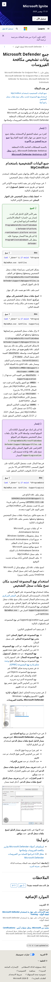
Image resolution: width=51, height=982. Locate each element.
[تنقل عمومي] (48, 28)
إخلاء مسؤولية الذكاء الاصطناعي (33, 967)
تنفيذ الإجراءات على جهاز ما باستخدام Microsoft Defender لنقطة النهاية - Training (25, 913)
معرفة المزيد (35, 866)
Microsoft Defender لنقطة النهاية (28, 46)
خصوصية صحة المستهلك (36, 974)
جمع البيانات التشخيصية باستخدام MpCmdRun (29, 93)
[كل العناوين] (46, 47)
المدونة (43, 970)
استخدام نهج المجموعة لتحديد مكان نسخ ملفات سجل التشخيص (26, 97)
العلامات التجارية (39, 978)
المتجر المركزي (9, 595)
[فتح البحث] (16, 28)
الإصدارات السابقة (11, 967)
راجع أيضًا (43, 102)
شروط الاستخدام (15, 974)
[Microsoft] (25, 28)
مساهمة (32, 970)
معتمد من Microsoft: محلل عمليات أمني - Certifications (26, 928)
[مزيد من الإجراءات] (4, 47)
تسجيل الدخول (7, 28)
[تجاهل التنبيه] (4, 4)
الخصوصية (22, 970)
